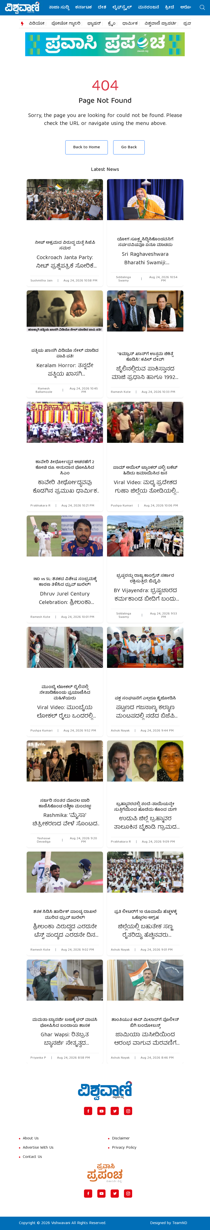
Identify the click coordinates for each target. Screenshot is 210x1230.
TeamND (179, 1223)
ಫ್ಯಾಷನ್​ (94, 24)
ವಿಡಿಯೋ (37, 24)
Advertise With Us (38, 1147)
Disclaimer (121, 1138)
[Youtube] (101, 1111)
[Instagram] (128, 1111)
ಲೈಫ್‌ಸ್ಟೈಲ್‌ (122, 7)
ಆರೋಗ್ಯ (187, 7)
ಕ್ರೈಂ (112, 24)
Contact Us (32, 1157)
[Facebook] (88, 1111)
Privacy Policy (124, 1147)
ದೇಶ (102, 7)
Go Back (129, 147)
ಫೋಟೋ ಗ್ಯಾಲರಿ (65, 24)
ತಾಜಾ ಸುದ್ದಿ (59, 7)
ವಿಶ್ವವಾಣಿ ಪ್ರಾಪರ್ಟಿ (160, 24)
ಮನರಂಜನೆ (148, 7)
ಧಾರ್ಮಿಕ (130, 24)
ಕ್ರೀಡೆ (169, 7)
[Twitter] (115, 1111)
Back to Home (86, 147)
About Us (31, 1138)
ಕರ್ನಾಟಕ (83, 7)
